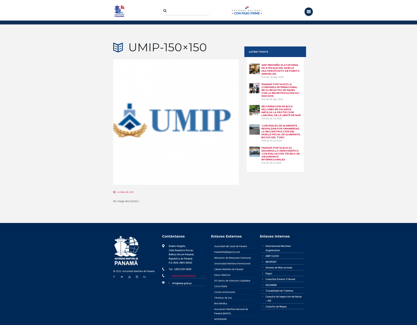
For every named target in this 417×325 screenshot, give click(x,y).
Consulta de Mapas (276, 307)
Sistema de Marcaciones (279, 268)
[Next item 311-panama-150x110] (207, 117)
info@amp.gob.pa (182, 283)
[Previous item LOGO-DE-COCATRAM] (144, 117)
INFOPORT (271, 262)
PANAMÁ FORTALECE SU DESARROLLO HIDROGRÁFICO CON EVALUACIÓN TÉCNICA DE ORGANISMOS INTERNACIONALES (280, 153)
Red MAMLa (220, 304)
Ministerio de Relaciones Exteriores (232, 258)
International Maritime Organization (278, 248)
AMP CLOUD (272, 256)
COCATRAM (220, 286)
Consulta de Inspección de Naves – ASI (284, 299)
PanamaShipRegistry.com (227, 252)
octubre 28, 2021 (125, 192)
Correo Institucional (224, 292)
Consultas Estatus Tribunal (280, 279)
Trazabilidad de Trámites (279, 291)
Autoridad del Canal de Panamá (230, 246)
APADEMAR (220, 319)
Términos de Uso (223, 298)
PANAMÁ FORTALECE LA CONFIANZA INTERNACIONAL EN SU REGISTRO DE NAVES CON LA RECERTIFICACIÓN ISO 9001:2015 (280, 90)
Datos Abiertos (222, 275)
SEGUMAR (271, 285)
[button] (309, 11)
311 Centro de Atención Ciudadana (232, 281)
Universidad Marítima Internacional (232, 264)
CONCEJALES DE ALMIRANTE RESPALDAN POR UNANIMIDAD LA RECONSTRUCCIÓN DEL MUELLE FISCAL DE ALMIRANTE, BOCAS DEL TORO (281, 131)
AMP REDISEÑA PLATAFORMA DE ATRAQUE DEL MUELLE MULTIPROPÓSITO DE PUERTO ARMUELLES (280, 69)
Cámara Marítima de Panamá (228, 269)
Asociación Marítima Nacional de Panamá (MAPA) (231, 311)
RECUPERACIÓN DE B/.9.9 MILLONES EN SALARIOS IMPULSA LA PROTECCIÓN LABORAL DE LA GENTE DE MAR (281, 111)
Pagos (269, 274)
